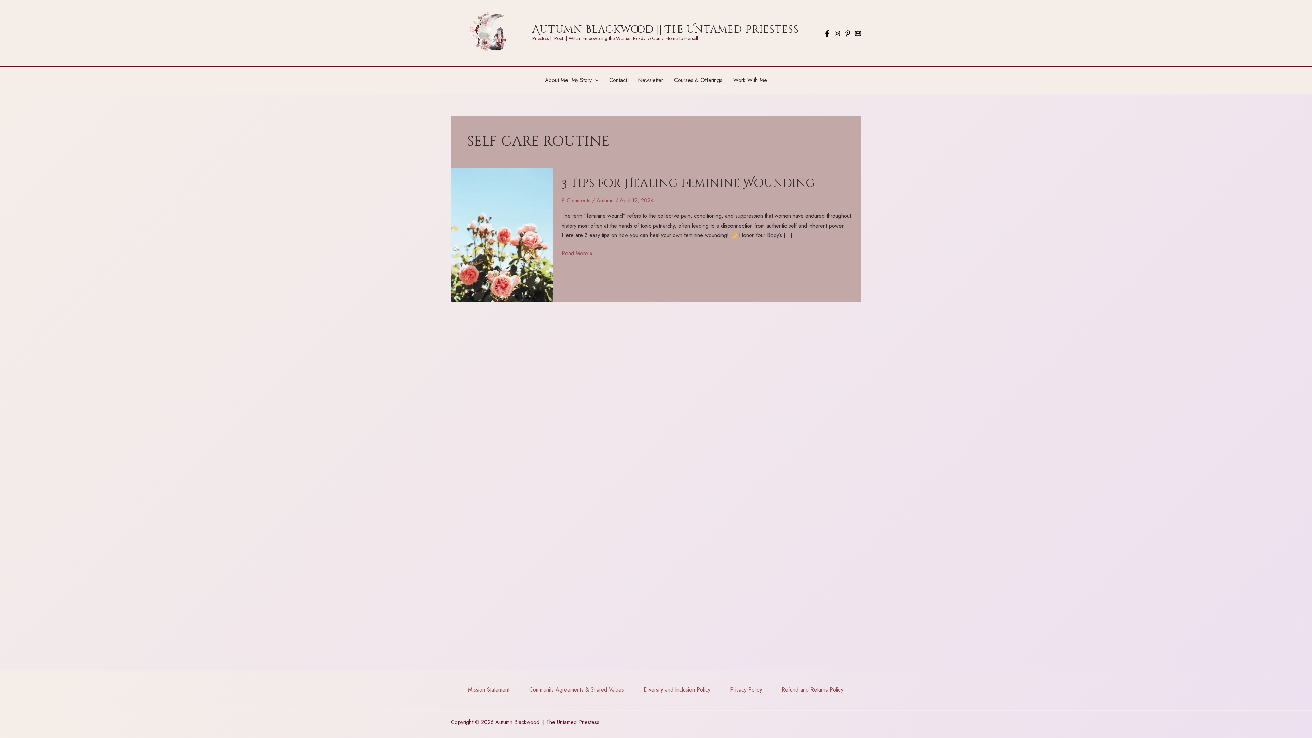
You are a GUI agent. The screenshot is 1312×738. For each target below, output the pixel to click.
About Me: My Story (568, 80)
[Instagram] (837, 33)
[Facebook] (827, 33)
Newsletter (650, 80)
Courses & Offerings (698, 80)
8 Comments (576, 200)
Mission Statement (488, 690)
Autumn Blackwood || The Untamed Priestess (665, 30)
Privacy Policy (746, 690)
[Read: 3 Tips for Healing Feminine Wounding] (502, 234)
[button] (595, 80)
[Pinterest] (848, 33)
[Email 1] (858, 33)
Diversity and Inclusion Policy (677, 690)
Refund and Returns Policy (812, 690)
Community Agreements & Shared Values (576, 690)
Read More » (577, 254)
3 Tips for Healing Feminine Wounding (688, 183)
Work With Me (750, 80)
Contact (618, 80)
